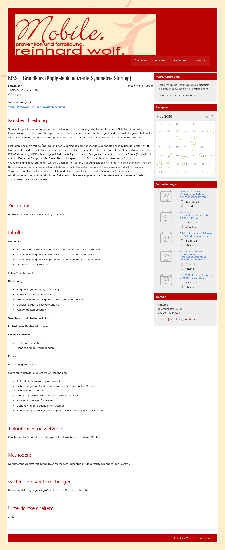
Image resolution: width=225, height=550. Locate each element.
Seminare (160, 60)
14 (194, 147)
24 (160, 164)
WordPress (192, 538)
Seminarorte (181, 60)
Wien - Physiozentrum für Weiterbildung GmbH (37, 106)
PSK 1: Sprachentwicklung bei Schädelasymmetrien (196, 235)
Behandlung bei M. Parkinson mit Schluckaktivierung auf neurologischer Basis (193, 255)
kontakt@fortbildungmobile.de (176, 319)
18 (168, 155)
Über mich (140, 60)
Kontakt (202, 60)
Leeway (208, 538)
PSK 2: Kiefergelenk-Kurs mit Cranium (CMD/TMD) (197, 276)
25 (168, 164)
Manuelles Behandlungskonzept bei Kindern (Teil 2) (195, 215)
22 (202, 155)
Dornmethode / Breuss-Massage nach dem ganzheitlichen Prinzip (194, 194)
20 (185, 155)
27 (185, 164)
